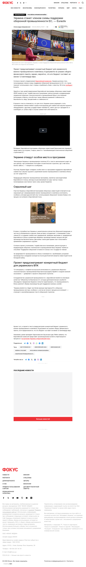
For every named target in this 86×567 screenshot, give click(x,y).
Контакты (70, 561)
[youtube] (17, 498)
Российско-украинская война (37, 14)
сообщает (69, 85)
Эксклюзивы (27, 8)
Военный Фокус (40, 8)
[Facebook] (17, 3)
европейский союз (41, 347)
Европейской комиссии (43, 81)
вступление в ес (25, 347)
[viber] (22, 498)
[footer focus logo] (10, 469)
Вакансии (27, 484)
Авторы (26, 481)
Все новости (15, 8)
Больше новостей (43, 419)
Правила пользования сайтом (11, 487)
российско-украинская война (40, 350)
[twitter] (8, 498)
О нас (5, 484)
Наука (74, 8)
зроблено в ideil (8, 563)
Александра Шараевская (22, 27)
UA (79, 2)
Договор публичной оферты (31, 487)
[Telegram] (23, 3)
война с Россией (21, 350)
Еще (80, 8)
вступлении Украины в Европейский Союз (36, 338)
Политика (52, 8)
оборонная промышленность (24, 353)
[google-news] (27, 498)
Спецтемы (64, 2)
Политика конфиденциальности (55, 561)
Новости (6, 475)
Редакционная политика (8, 492)
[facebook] (3, 498)
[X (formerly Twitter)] (20, 3)
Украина (61, 8)
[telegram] (13, 498)
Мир (68, 8)
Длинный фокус (9, 481)
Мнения (56, 2)
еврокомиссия (55, 347)
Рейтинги (73, 2)
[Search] (82, 2)
